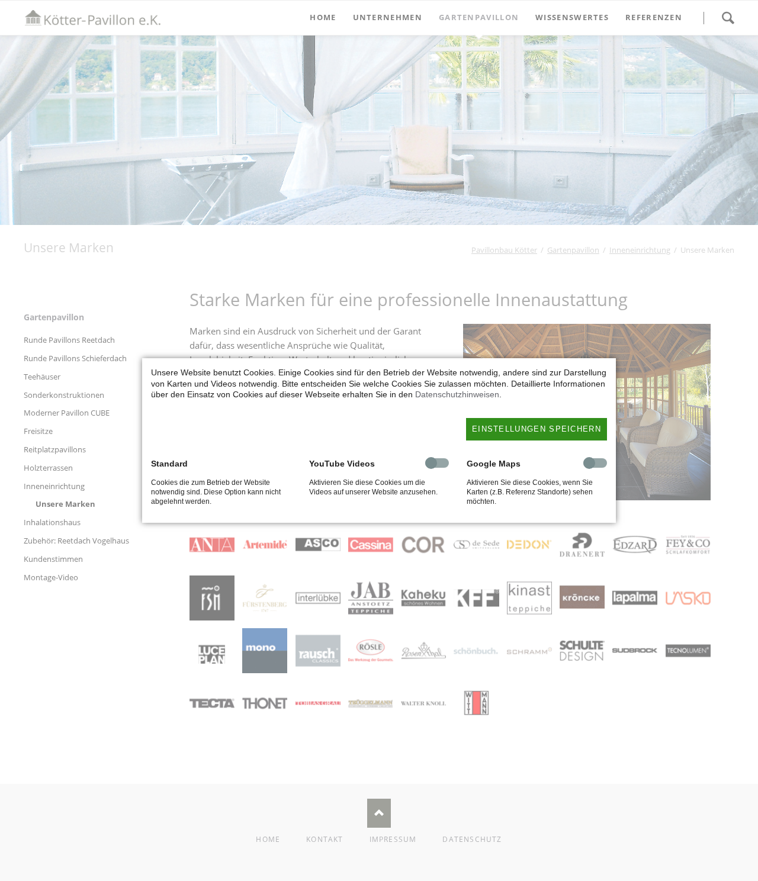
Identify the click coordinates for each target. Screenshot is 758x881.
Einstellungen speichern (536, 429)
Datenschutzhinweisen (457, 394)
